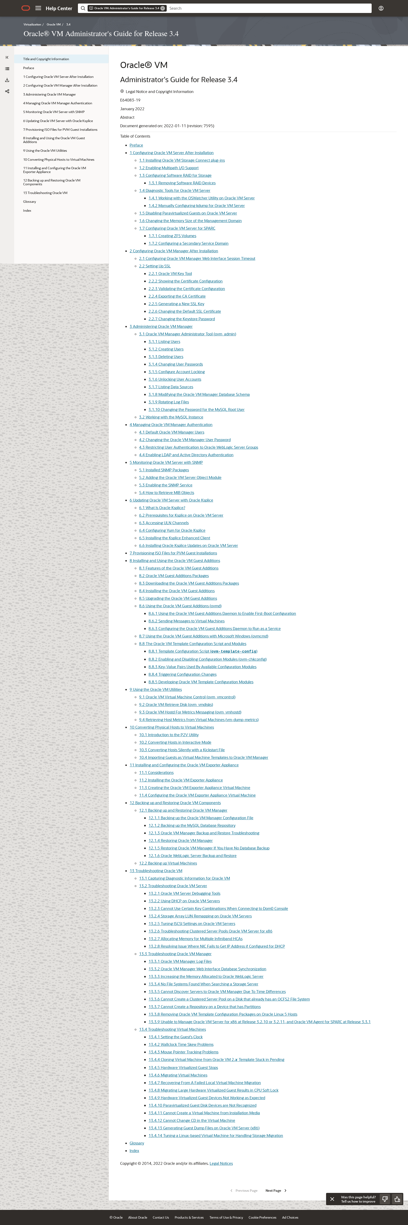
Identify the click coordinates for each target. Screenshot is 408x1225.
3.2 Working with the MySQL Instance (171, 416)
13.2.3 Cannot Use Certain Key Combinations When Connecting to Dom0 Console (218, 908)
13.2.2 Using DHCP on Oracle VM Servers (184, 900)
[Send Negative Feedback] (385, 1199)
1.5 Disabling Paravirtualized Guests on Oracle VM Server (188, 213)
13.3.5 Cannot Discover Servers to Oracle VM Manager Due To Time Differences (217, 991)
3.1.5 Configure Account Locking (177, 371)
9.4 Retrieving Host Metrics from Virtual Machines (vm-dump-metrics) (199, 719)
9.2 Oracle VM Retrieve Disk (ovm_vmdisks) (176, 704)
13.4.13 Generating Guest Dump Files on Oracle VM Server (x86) (204, 1127)
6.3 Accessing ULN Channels (164, 522)
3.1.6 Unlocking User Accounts (175, 379)
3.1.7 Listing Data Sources (171, 386)
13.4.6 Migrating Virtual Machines (178, 1075)
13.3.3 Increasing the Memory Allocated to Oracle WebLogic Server (206, 976)
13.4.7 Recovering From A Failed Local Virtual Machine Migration (205, 1082)
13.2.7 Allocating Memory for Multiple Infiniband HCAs (195, 938)
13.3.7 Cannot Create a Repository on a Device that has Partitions (205, 1006)
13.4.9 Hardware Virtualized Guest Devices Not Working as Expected (207, 1097)
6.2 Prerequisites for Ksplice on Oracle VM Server (181, 515)
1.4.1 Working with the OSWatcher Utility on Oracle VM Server (202, 197)
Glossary (137, 1143)
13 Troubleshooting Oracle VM (156, 870)
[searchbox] (269, 8)
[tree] (61, 135)
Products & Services (189, 1217)
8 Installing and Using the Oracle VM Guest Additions (175, 560)
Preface (136, 145)
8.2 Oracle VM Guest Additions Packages (174, 575)
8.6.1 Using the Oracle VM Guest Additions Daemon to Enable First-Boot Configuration (222, 613)
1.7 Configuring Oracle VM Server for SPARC (177, 228)
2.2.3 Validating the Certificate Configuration (187, 288)
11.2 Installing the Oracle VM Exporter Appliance (181, 779)
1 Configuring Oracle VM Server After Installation (172, 152)
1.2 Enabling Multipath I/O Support (169, 167)
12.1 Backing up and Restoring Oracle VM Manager (183, 810)
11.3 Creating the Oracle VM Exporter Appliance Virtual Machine (194, 787)
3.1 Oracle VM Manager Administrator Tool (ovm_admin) (187, 333)
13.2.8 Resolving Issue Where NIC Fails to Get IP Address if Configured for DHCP (217, 946)
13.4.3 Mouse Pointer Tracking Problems (183, 1051)
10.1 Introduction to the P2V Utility (169, 734)
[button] (38, 8)
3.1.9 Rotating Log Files (169, 401)
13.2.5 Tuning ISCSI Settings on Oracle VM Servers (192, 923)
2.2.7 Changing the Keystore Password (182, 318)
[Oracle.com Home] (26, 8)
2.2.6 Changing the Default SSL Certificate (185, 311)
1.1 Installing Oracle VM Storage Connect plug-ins (182, 160)
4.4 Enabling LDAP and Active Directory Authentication (186, 454)
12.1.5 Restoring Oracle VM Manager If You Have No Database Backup (209, 847)
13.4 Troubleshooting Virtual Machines (172, 1029)
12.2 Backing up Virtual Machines (168, 863)
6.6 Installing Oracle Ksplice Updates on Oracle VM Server (188, 545)
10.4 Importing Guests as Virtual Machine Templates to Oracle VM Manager (203, 757)
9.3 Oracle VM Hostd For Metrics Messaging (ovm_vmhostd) (190, 712)
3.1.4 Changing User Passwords (176, 364)
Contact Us (161, 1217)
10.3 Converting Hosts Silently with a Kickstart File (182, 749)
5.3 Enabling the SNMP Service (165, 484)
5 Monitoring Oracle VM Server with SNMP (166, 462)
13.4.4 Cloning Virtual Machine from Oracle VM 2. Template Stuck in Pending (216, 1059)
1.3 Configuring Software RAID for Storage (175, 175)
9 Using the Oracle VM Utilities (156, 689)
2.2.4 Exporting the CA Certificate (177, 296)
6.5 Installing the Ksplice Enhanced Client (174, 537)
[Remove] (162, 8)
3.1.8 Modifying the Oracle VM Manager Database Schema (199, 394)
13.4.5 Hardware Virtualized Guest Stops (183, 1067)
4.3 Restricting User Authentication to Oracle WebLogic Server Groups (198, 447)
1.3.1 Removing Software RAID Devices (182, 182)
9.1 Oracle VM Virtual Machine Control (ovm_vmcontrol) (187, 696)
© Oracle (116, 1217)
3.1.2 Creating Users (166, 348)
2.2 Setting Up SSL (155, 265)
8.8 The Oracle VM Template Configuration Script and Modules (192, 643)
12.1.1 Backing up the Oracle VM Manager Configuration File (201, 817)
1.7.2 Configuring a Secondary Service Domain (189, 243)
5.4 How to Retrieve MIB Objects (166, 492)
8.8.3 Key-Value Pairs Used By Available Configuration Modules (202, 666)
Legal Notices (221, 1163)
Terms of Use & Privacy (226, 1217)
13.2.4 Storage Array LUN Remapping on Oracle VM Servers (200, 915)
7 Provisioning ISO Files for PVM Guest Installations (173, 552)
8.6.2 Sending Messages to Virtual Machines (187, 620)
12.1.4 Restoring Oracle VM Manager (181, 840)
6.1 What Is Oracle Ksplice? (162, 507)
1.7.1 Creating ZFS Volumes (172, 235)
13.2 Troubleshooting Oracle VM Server (173, 885)
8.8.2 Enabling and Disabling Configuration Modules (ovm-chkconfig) (208, 659)
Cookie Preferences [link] (262, 1217)
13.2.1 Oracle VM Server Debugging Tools (184, 893)
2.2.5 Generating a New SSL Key (176, 303)
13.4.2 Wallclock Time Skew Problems (181, 1044)
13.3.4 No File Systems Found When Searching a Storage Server (203, 983)
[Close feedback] (332, 1199)
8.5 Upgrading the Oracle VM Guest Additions (178, 598)
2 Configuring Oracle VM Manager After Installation (174, 250)
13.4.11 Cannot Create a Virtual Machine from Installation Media (204, 1112)
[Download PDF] (7, 80)
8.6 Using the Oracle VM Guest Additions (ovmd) (180, 605)
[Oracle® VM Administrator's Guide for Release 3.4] (7, 68)
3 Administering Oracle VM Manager (161, 326)
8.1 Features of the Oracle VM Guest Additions (178, 568)
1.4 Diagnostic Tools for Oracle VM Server (174, 190)
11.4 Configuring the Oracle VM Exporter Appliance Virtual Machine (197, 795)
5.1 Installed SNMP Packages (164, 469)
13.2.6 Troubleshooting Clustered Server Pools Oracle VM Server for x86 (210, 931)
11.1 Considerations (156, 772)
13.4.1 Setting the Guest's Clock (176, 1036)
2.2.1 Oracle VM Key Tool (170, 273)
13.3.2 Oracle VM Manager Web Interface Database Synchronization (207, 968)
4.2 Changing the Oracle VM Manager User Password (185, 439)
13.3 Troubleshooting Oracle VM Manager (175, 953)
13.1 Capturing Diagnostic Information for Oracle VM (184, 878)
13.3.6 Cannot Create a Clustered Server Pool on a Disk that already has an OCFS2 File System (229, 999)
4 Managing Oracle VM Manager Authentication (171, 424)
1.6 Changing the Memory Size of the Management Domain (190, 220)
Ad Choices (290, 1217)
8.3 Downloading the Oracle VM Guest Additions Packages (189, 583)
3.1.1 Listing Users (164, 341)
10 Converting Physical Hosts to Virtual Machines (172, 727)
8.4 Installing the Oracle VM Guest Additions (177, 590)
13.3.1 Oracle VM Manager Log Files (180, 961)
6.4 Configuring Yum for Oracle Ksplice (172, 530)
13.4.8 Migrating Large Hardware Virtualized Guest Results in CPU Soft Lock (213, 1090)
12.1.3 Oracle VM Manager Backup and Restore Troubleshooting (204, 832)
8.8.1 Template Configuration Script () (203, 651)
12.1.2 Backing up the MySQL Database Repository (192, 825)
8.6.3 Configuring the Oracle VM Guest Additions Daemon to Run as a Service (215, 628)
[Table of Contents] (7, 57)
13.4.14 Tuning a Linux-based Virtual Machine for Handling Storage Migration (216, 1135)
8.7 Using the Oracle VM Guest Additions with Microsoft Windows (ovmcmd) (203, 636)
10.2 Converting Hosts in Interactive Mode (175, 742)
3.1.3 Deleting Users (166, 356)
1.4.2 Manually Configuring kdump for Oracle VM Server (197, 205)
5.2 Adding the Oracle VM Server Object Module (180, 477)
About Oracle (137, 1217)
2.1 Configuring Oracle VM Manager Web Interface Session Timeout (197, 258)
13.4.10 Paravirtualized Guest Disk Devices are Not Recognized (202, 1105)
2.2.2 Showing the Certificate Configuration (186, 281)
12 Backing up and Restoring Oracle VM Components (175, 802)
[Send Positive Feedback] (397, 1199)
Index (134, 1150)
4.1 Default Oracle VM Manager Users (171, 432)
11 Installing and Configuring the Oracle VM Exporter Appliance (184, 764)
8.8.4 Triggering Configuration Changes (183, 674)
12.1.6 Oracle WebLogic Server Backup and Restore (193, 855)
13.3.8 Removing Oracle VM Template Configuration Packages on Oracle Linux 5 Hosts (223, 1014)
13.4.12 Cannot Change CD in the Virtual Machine (192, 1120)
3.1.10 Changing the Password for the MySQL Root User (197, 409)
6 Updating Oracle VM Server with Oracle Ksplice (171, 500)
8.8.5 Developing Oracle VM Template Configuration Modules (201, 681)
